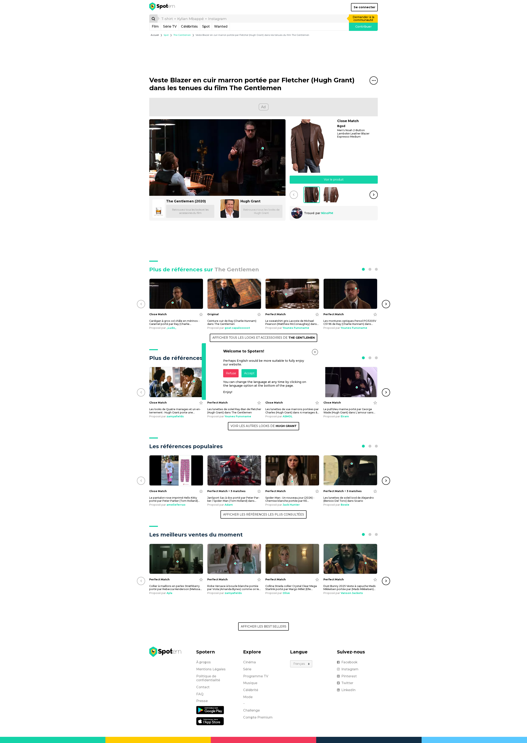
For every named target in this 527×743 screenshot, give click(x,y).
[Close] (315, 352)
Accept (249, 373)
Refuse (231, 373)
